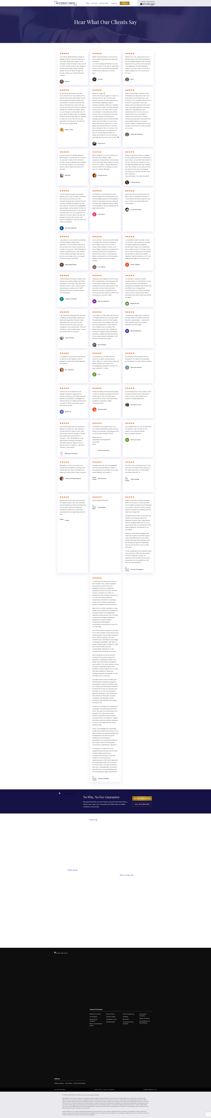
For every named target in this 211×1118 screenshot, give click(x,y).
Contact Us (124, 3)
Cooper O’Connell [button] (71, 299)
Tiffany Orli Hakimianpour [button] (73, 478)
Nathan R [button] (68, 411)
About (88, 3)
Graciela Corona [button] (135, 405)
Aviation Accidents (144, 1018)
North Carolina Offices (80, 1083)
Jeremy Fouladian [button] (103, 778)
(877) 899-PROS (149, 4)
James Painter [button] (69, 338)
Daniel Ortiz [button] (101, 143)
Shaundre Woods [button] (136, 367)
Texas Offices (68, 1083)
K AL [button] (99, 374)
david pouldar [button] (102, 409)
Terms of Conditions (108, 1089)
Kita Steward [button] (102, 478)
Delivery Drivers (110, 1014)
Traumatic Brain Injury (129, 1014)
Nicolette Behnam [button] (103, 450)
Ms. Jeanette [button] (69, 370)
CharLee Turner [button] (135, 440)
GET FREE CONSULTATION (142, 798)
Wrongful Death (110, 1022)
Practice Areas (103, 3)
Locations (114, 3)
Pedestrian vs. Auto (111, 1019)
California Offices (59, 1083)
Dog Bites (125, 1016)
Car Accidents (93, 1016)
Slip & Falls (126, 1019)
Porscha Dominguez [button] (136, 569)
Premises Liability (111, 1016)
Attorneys (94, 3)
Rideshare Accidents (95, 1014)
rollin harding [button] (134, 479)
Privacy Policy (98, 1089)
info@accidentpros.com (150, 1089)
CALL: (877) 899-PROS (142, 804)
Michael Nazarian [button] (135, 331)
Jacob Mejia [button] (101, 507)
